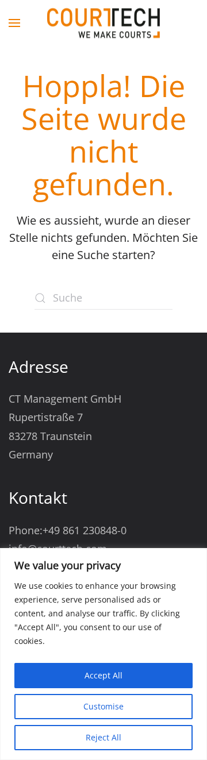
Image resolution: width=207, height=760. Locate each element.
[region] (103, 654)
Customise (103, 706)
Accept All (103, 675)
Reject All (103, 737)
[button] (14, 23)
